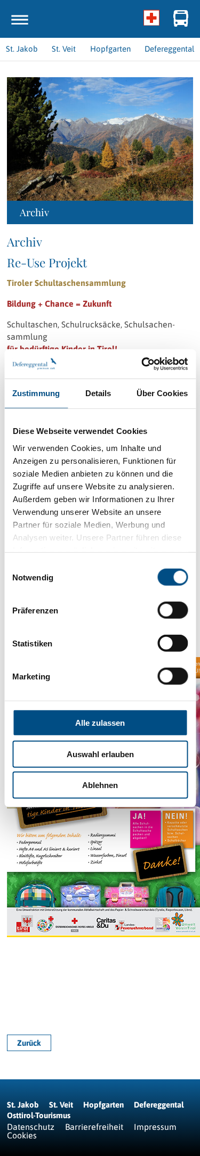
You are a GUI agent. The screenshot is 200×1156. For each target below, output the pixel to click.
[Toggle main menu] (20, 19)
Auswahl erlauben (100, 753)
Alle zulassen (100, 722)
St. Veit (61, 1104)
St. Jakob (23, 1104)
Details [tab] (98, 393)
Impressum (155, 1127)
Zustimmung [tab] (36, 393)
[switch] (172, 610)
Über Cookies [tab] (162, 393)
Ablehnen (100, 785)
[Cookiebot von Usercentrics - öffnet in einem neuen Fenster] (142, 364)
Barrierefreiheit (94, 1127)
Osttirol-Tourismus (38, 1115)
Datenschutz (30, 1127)
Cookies (22, 1135)
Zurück (29, 1042)
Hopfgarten (103, 1104)
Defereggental (158, 1104)
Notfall (152, 18)
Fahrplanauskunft (181, 18)
